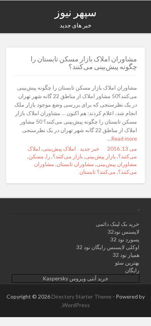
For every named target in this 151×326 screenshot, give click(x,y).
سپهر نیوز (75, 12)
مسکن (36, 156)
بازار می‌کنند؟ (68, 156)
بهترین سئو (127, 262)
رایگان (132, 270)
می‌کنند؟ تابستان (97, 171)
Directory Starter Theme (82, 296)
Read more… (122, 138)
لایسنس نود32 (123, 231)
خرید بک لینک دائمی (117, 224)
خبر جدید (90, 148)
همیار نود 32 (126, 254)
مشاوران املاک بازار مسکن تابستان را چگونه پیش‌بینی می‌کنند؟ (84, 62)
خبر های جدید (75, 25)
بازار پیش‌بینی (100, 156)
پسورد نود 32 (124, 239)
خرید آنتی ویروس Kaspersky (75, 278)
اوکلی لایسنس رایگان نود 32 (107, 247)
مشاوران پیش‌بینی (116, 164)
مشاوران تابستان (75, 164)
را (48, 156)
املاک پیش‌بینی (59, 148)
